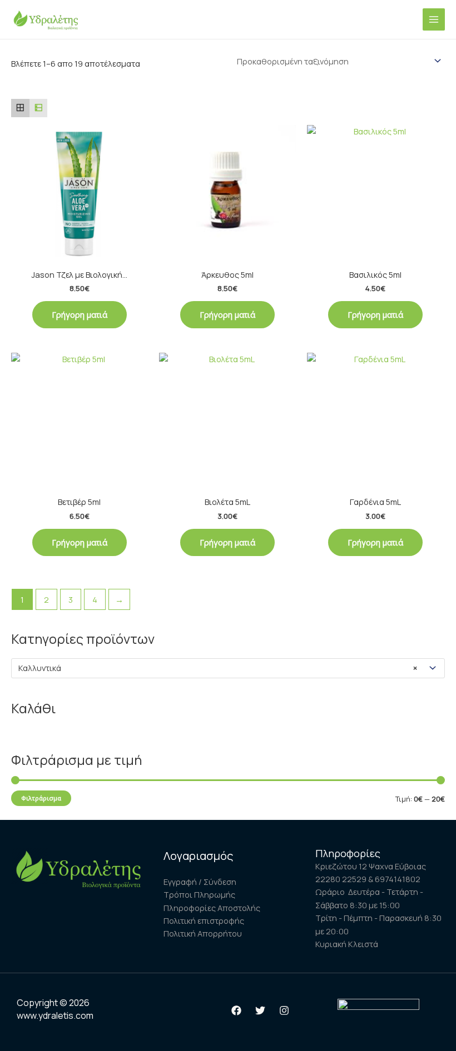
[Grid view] (20, 108)
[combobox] (228, 668)
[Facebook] (236, 1010)
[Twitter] (260, 1010)
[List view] (38, 108)
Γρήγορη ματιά (79, 314)
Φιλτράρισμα (41, 798)
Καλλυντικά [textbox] (217, 668)
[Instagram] (284, 1010)
